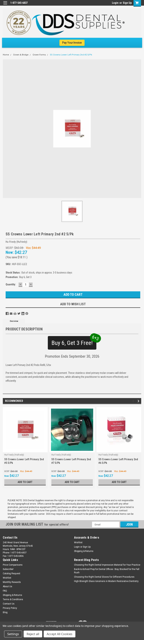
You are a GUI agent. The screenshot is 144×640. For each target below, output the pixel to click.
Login (115, 2)
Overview (14, 321)
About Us (7, 586)
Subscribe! (8, 569)
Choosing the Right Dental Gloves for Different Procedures (104, 577)
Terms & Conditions (13, 599)
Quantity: (11, 284)
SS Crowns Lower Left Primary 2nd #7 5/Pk (71, 461)
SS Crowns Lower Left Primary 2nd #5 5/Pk (24, 461)
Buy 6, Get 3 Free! (74, 341)
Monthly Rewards (12, 582)
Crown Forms (39, 55)
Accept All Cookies (59, 634)
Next (139, 401)
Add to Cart (25, 482)
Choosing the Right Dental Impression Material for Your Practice (107, 565)
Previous (133, 401)
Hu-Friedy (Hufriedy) (14, 454)
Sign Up (127, 2)
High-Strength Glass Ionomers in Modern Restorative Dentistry (106, 581)
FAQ (5, 590)
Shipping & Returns (83, 551)
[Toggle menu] (5, 5)
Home (6, 55)
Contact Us (8, 603)
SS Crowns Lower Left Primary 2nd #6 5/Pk (118, 461)
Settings (13, 634)
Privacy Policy (10, 608)
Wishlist (78, 542)
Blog (5, 612)
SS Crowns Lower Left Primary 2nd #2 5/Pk (71, 55)
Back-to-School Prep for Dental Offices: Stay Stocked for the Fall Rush (106, 571)
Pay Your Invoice (72, 42)
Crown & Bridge (20, 55)
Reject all (33, 634)
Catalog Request (11, 573)
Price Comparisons (12, 565)
